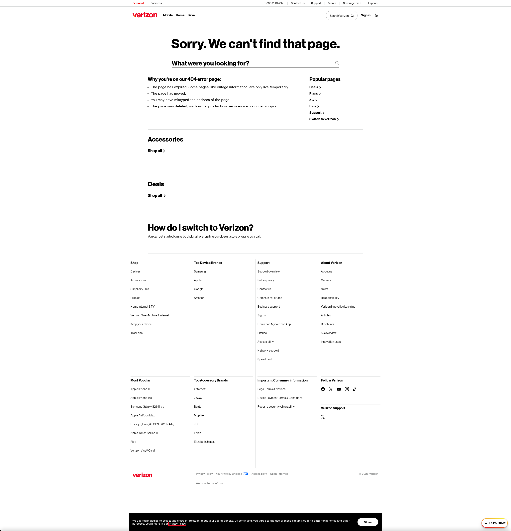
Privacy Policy (204, 473)
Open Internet (279, 473)
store (233, 236)
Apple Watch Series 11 (144, 433)
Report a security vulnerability (276, 406)
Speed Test (264, 359)
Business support (268, 306)
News (324, 289)
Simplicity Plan (140, 289)
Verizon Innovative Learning (338, 306)
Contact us (298, 3)
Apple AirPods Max (143, 415)
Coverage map (352, 3)
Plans (313, 93)
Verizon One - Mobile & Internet (150, 315)
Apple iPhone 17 (140, 389)
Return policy (265, 280)
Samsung (200, 271)
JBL (196, 424)
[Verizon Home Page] (145, 15)
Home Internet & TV (143, 306)
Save (191, 15)
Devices (136, 271)
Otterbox (200, 389)
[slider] (494, 523)
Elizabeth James (204, 441)
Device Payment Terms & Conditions (280, 397)
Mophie (199, 415)
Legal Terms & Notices (271, 389)
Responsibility (330, 297)
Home (180, 15)
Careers (326, 280)
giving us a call (250, 236)
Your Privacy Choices (229, 473)
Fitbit (197, 433)
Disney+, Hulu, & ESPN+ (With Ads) (152, 424)
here (200, 236)
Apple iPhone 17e (141, 397)
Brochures (327, 324)
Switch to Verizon (322, 119)
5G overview (329, 333)
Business (156, 3)
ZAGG (198, 397)
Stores (332, 3)
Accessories (139, 280)
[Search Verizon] (342, 15)
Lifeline (262, 333)
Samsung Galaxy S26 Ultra (147, 406)
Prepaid (136, 297)
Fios (313, 106)
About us (326, 271)
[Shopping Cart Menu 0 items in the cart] (376, 15)
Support (316, 3)
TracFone (137, 333)
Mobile (168, 15)
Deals (314, 87)
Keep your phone (141, 324)
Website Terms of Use (209, 483)
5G (312, 100)
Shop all (155, 151)
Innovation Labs (331, 341)
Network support (268, 350)
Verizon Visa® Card (143, 450)
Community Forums (269, 297)
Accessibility (265, 341)
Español (373, 3)
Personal (138, 3)
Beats (197, 406)
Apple (198, 280)
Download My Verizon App (274, 324)
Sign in (261, 315)
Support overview (268, 271)
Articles (326, 315)
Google (198, 289)
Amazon (199, 297)
